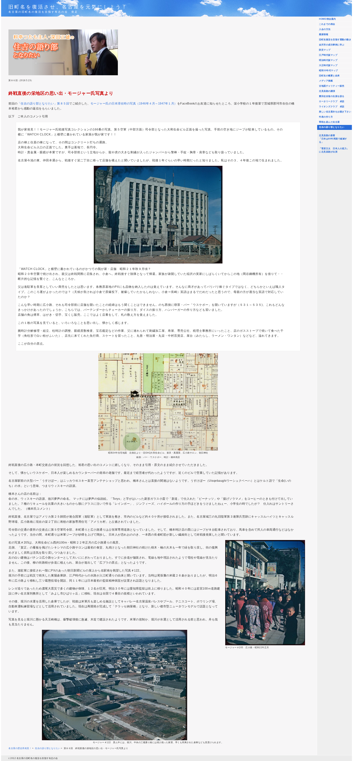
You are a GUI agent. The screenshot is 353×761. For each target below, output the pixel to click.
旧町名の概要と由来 (329, 75)
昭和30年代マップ (328, 70)
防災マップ (325, 50)
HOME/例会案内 (327, 19)
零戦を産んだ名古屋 (329, 122)
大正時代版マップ (328, 65)
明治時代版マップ (328, 60)
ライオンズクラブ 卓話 (331, 106)
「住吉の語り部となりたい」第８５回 (43, 103)
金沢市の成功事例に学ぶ (331, 44)
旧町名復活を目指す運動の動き (335, 39)
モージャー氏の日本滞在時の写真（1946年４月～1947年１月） (133, 103)
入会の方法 (325, 29)
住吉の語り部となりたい (331, 127)
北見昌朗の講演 (327, 91)
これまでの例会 (327, 24)
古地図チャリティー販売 (331, 86)
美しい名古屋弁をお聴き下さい (335, 111)
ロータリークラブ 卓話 (331, 101)
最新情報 (323, 34)
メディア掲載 (326, 80)
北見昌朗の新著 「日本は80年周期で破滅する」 (333, 138)
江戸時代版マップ (328, 55)
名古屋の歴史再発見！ (19, 748)
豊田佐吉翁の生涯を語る (331, 96)
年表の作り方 (326, 117)
